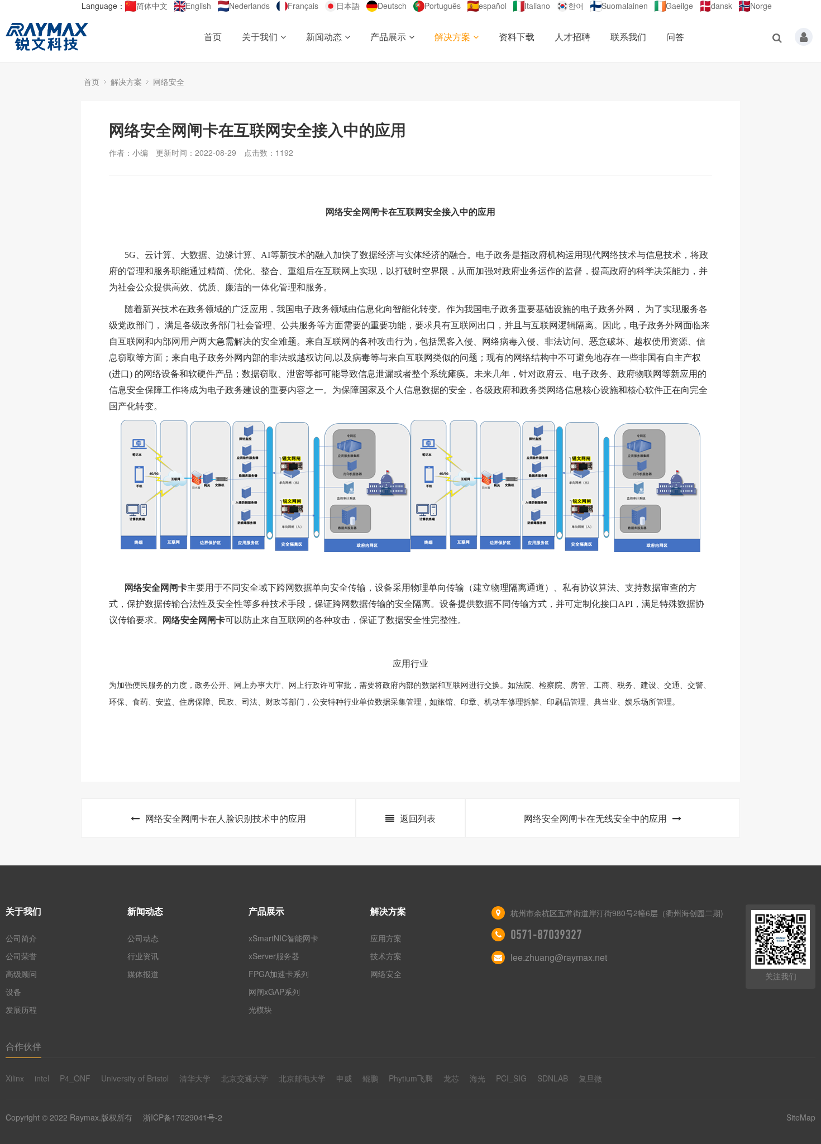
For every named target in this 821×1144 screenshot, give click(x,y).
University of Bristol (135, 1078)
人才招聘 (572, 36)
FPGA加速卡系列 (279, 973)
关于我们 (260, 36)
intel (42, 1078)
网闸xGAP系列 (274, 991)
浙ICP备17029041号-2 (182, 1117)
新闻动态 (324, 36)
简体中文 (152, 5)
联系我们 (628, 36)
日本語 (348, 5)
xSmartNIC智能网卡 (283, 938)
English (198, 5)
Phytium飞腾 (411, 1078)
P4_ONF (75, 1078)
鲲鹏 (370, 1078)
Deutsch (392, 5)
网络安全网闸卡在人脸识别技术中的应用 (225, 818)
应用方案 (386, 938)
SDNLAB (552, 1078)
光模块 (260, 1009)
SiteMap (800, 1117)
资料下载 (516, 36)
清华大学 (195, 1078)
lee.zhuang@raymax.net (558, 957)
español (493, 5)
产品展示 (388, 36)
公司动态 (143, 938)
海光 (477, 1078)
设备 (13, 991)
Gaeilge (679, 5)
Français (303, 5)
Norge (761, 5)
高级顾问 (21, 973)
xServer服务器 (274, 955)
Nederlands (249, 5)
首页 (213, 36)
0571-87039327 (546, 934)
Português (442, 5)
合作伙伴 (23, 1046)
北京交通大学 (244, 1078)
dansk (721, 5)
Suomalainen (625, 5)
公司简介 (21, 938)
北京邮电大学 (302, 1078)
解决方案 (452, 36)
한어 (576, 5)
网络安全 (168, 81)
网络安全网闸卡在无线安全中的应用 (595, 818)
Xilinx (15, 1078)
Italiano (537, 5)
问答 (675, 36)
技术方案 (386, 955)
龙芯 (451, 1078)
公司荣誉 (21, 955)
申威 (344, 1078)
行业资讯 (143, 955)
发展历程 (21, 1009)
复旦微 (590, 1078)
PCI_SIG (511, 1078)
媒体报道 (143, 973)
